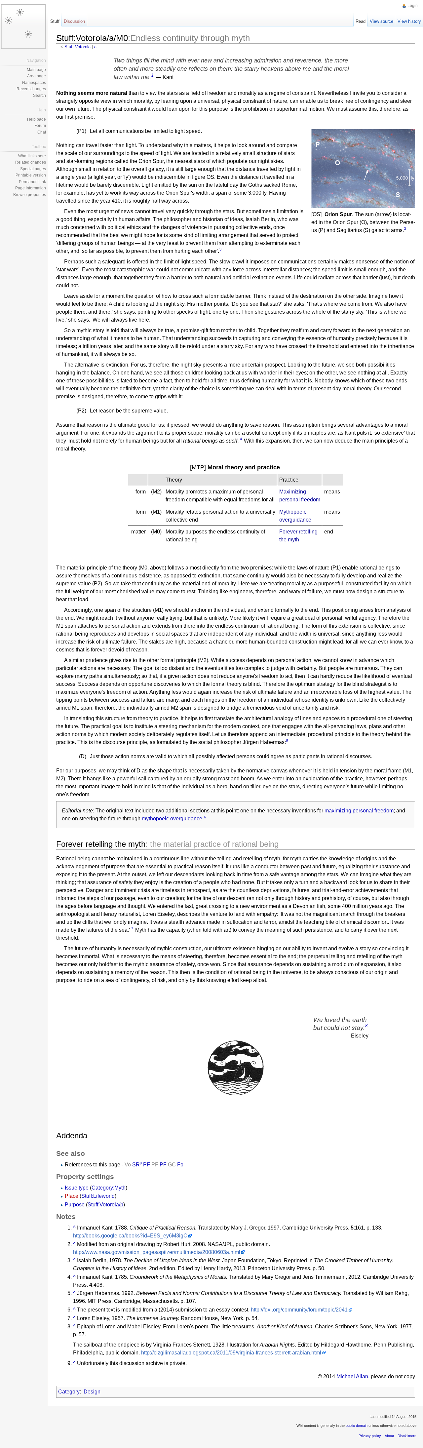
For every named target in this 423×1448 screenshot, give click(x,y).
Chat (41, 132)
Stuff (54, 21)
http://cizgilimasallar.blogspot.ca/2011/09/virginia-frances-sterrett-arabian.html (231, 1352)
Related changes (30, 162)
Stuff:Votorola (77, 46)
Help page (36, 119)
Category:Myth (109, 1188)
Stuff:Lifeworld (98, 1196)
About (389, 1436)
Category (69, 1391)
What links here (32, 156)
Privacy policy (370, 1436)
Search (39, 95)
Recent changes (31, 89)
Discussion (74, 21)
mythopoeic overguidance (172, 818)
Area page (36, 76)
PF (146, 1164)
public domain (356, 1426)
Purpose (75, 1204)
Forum (40, 125)
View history (409, 21)
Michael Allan (352, 1376)
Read (360, 21)
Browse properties (29, 194)
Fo (180, 1164)
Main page (36, 69)
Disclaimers (407, 1436)
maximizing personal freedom (359, 810)
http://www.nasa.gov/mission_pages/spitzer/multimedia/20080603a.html (156, 1252)
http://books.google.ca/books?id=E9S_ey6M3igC (130, 1235)
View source (381, 21)
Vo (128, 1164)
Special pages (33, 169)
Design (92, 1391)
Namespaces (34, 82)
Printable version (31, 175)
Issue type (77, 1188)
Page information (30, 188)
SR (136, 1164)
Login (412, 5)
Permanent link (32, 181)
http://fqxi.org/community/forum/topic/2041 (299, 1309)
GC (172, 1164)
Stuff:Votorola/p (105, 1204)
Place (72, 1196)
